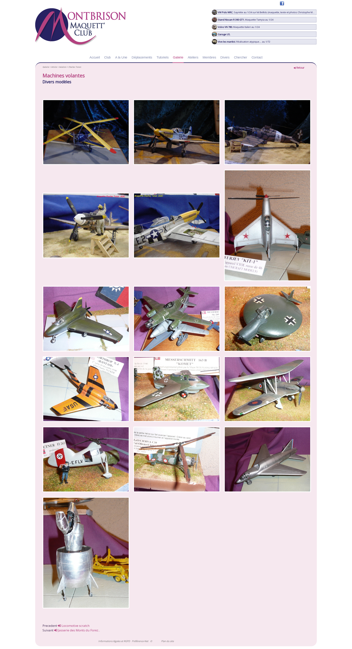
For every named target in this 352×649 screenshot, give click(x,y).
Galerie (178, 57)
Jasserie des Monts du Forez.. (78, 630)
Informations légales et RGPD (114, 641)
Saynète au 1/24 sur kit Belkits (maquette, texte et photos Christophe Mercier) (267, 12)
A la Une (121, 57)
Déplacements (142, 57)
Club (107, 57)
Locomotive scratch (75, 626)
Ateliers (193, 57)
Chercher (240, 57)
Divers (224, 57)
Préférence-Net (140, 641)
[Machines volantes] (85, 132)
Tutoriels (163, 57)
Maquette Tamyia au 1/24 (245, 19)
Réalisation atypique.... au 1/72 (244, 41)
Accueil (94, 57)
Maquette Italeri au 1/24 (239, 27)
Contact (257, 57)
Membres (209, 57)
